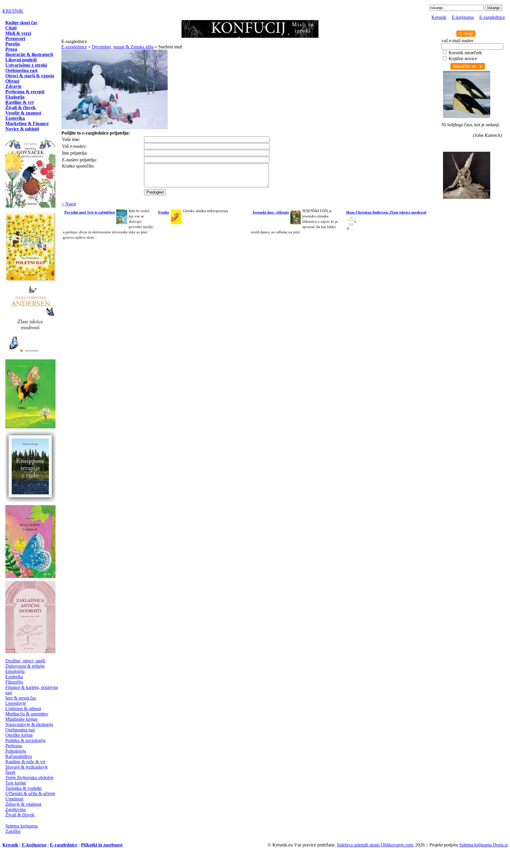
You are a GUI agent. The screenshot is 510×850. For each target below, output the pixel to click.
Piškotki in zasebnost (101, 844)
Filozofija (14, 681)
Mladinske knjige (21, 719)
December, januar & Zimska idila (122, 46)
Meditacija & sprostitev (26, 713)
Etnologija (14, 671)
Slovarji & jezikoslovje (26, 766)
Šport (10, 772)
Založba (12, 831)
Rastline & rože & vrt (25, 761)
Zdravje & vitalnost (23, 804)
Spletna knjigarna (21, 825)
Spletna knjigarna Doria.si (483, 844)
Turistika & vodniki (23, 788)
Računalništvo (18, 756)
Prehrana (13, 745)
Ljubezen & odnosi (23, 708)
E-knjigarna (463, 17)
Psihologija (15, 751)
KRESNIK (12, 11)
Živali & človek (20, 814)
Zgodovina (15, 809)
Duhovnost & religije (25, 666)
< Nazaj (68, 203)
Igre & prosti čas (20, 697)
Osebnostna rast (20, 729)
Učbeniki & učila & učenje (30, 793)
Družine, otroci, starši (25, 660)
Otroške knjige (19, 735)
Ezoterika (14, 676)
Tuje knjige (15, 782)
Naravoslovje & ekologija (29, 724)
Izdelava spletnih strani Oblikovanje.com (375, 844)
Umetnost (14, 798)
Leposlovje (15, 703)
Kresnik (438, 17)
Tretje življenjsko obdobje (29, 777)
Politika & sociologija (25, 740)
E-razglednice (492, 17)
